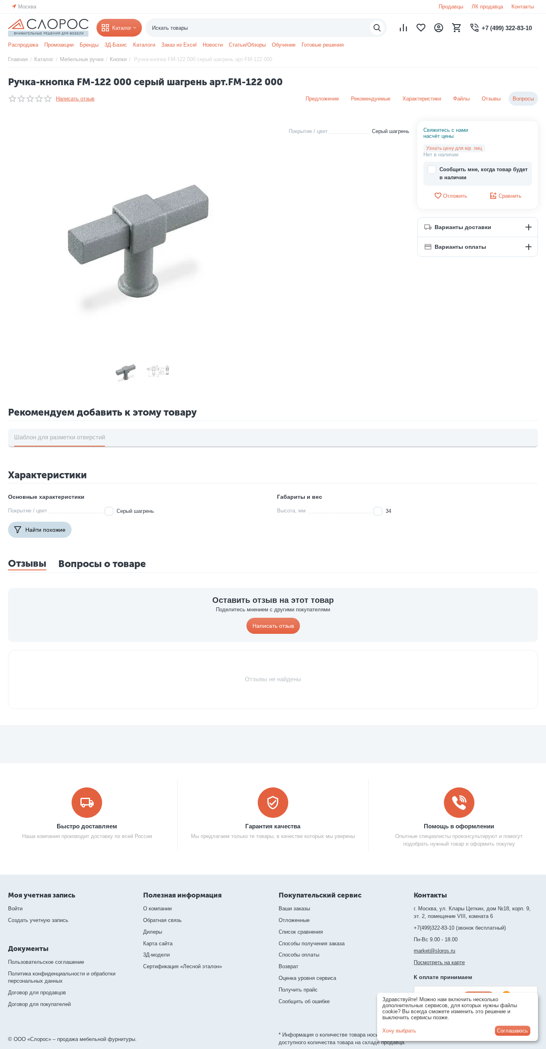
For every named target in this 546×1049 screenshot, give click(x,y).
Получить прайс (298, 990)
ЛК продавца (487, 7)
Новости (213, 45)
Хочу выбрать (399, 1031)
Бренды (89, 45)
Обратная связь (162, 920)
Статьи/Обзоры (247, 45)
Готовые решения (323, 45)
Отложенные (294, 920)
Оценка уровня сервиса (307, 978)
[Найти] (377, 27)
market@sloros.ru (434, 951)
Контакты (522, 7)
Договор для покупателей (39, 1004)
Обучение (284, 45)
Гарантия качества (272, 826)
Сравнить (510, 196)
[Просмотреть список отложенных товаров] (421, 28)
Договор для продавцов (37, 993)
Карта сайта (157, 943)
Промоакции (59, 45)
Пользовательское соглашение (46, 962)
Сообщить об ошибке (304, 1001)
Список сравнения (301, 932)
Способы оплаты (299, 955)
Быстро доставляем (87, 826)
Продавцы (451, 7)
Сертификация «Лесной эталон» (182, 966)
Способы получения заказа (312, 943)
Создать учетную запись (38, 920)
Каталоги (144, 45)
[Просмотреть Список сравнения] (403, 28)
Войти (15, 909)
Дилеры (152, 932)
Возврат (288, 966)
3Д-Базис (116, 45)
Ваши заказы (294, 909)
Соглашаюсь (512, 1031)
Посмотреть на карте (439, 962)
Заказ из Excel (179, 45)
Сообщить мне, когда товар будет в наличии (483, 173)
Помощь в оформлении (459, 826)
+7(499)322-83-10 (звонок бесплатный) (460, 928)
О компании (157, 909)
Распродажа (23, 45)
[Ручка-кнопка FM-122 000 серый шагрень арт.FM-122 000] (142, 235)
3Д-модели (156, 955)
